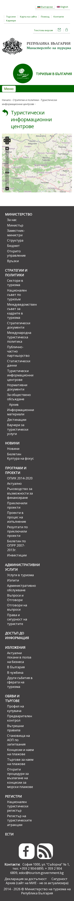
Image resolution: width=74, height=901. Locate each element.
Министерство (18, 214)
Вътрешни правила (15, 728)
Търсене (11, 16)
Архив (14, 404)
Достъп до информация (17, 635)
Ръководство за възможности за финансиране (20, 493)
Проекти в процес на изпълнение (16, 517)
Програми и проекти (15, 470)
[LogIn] (66, 30)
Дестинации (16, 419)
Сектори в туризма (15, 282)
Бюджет (13, 246)
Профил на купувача (15, 708)
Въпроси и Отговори (15, 597)
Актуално (14, 483)
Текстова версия (43, 30)
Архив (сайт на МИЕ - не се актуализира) (37, 883)
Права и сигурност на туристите (17, 619)
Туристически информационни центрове (31, 119)
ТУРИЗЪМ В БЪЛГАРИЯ (54, 74)
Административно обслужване (20, 587)
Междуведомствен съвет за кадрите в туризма (20, 311)
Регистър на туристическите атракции (19, 820)
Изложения (15, 647)
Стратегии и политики (26, 100)
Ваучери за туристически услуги (17, 429)
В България (16, 667)
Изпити (13, 580)
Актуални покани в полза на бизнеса (19, 657)
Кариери (11, 20)
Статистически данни (18, 363)
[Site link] (24, 84)
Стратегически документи (18, 325)
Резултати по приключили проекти (17, 531)
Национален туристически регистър (17, 806)
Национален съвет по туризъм (17, 294)
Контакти (58, 16)
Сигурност (59, 879)
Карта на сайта (28, 16)
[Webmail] (59, 30)
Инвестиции (17, 555)
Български (46, 6)
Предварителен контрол (19, 718)
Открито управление (16, 253)
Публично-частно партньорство (18, 351)
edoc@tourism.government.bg (41, 873)
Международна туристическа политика (19, 337)
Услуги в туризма (20, 575)
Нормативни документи (17, 387)
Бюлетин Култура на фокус (20, 456)
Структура (15, 240)
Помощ (45, 16)
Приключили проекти (17, 505)
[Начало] (37, 56)
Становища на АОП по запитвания (18, 740)
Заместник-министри (16, 232)
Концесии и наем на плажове (20, 752)
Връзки (13, 261)
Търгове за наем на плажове (20, 761)
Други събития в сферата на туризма (20, 682)
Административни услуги (19, 567)
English (64, 6)
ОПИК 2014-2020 (20, 478)
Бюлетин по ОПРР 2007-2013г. (16, 545)
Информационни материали (20, 412)
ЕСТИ (9, 834)
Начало (6, 100)
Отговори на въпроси (17, 607)
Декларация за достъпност (26, 879)
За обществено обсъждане (19, 397)
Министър (15, 225)
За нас (12, 220)
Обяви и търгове (12, 698)
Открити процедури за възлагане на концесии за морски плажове (20, 778)
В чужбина (15, 672)
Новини (12, 443)
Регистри (13, 796)
